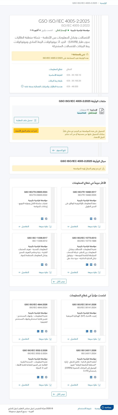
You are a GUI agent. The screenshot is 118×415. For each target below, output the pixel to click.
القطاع (69, 69)
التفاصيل (74, 226)
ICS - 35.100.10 (74, 75)
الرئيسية (103, 3)
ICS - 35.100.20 (74, 80)
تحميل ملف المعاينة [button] (25, 120)
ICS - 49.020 (72, 86)
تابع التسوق (60, 150)
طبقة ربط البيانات (55, 80)
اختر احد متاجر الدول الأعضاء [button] (26, 130)
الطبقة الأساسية (55, 75)
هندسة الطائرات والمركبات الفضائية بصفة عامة (43, 86)
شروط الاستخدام (84, 408)
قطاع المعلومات (55, 69)
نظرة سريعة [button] (93, 226)
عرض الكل (60, 281)
